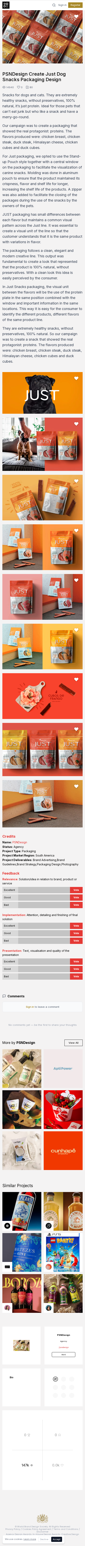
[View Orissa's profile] (49, 1308)
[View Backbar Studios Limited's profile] (49, 1226)
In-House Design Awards (46, 1534)
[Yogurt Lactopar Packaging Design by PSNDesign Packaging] (21, 1150)
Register (75, 5)
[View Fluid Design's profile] (49, 1267)
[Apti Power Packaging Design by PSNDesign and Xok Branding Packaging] (63, 1068)
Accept (56, 1539)
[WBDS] (55, 1379)
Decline (44, 1539)
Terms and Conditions (65, 1529)
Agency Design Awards (19, 1534)
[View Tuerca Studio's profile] (7, 1226)
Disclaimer (42, 1531)
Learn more (30, 1539)
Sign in (62, 5)
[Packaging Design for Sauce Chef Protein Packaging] (21, 1109)
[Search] (54, 5)
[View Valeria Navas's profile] (7, 1308)
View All (73, 1042)
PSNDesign (19, 842)
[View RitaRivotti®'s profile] (7, 1267)
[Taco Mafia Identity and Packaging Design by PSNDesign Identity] (63, 1109)
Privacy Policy (12, 1529)
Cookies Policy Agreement (36, 1529)
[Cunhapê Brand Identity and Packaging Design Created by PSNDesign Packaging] (63, 1150)
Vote (76, 890)
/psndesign (64, 1347)
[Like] (76, 16)
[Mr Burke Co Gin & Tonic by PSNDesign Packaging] (21, 1068)
